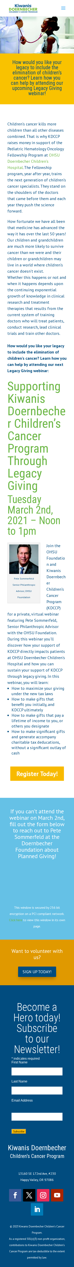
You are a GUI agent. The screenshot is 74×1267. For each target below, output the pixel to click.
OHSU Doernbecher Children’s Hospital (33, 161)
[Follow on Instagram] (43, 1195)
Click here (15, 920)
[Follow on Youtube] (57, 1195)
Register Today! (37, 774)
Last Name (19, 1081)
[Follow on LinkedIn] (37, 1209)
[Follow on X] (29, 1195)
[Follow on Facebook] (15, 1195)
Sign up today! (37, 971)
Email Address (22, 1100)
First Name (20, 1062)
